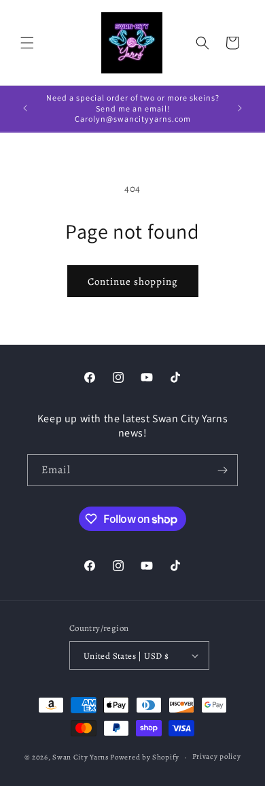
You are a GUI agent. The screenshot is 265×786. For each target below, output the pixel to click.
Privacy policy (216, 756)
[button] (27, 43)
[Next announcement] (240, 108)
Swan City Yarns (80, 757)
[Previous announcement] (25, 108)
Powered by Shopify (144, 757)
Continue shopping (133, 281)
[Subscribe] (222, 470)
